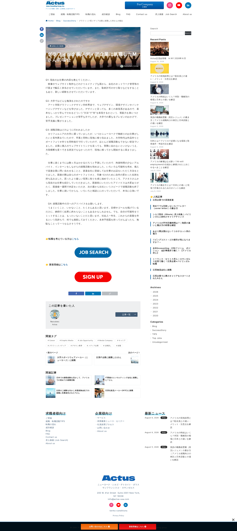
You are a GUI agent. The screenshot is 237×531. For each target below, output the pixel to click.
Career (52, 340)
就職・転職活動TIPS (55, 421)
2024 (155, 300)
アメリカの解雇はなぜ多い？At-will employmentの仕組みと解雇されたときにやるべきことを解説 (169, 164)
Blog (154, 326)
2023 (155, 303)
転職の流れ (51, 424)
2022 (155, 307)
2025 (155, 296)
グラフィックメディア (57, 346)
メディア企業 (94, 346)
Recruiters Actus (131, 66)
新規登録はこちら (136, 526)
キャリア (122, 340)
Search (154, 28)
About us (50, 443)
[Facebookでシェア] (42, 29)
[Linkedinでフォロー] (188, 5)
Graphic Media (67, 340)
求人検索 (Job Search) (57, 440)
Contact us (51, 437)
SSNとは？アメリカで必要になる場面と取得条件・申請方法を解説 (169, 142)
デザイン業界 (77, 346)
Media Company (106, 340)
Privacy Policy (118, 516)
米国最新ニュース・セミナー (110, 421)
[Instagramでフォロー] (170, 5)
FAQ (48, 434)
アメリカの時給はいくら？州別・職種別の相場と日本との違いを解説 (169, 98)
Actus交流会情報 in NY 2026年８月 (168, 58)
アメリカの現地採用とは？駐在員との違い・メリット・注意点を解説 (168, 77)
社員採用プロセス (105, 424)
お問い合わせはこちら (98, 526)
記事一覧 (126, 314)
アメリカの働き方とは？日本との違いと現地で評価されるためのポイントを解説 (169, 186)
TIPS (154, 334)
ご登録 (49, 418)
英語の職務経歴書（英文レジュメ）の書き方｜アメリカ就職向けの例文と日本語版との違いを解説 (169, 120)
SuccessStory (74, 46)
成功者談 (50, 427)
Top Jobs (157, 338)
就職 (119, 346)
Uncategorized (160, 342)
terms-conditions (118, 510)
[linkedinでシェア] (42, 35)
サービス (101, 417)
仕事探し (108, 346)
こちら (75, 239)
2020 (155, 315)
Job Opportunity (86, 340)
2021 (155, 311)
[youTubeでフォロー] (179, 5)
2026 (155, 292)
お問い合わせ (103, 428)
